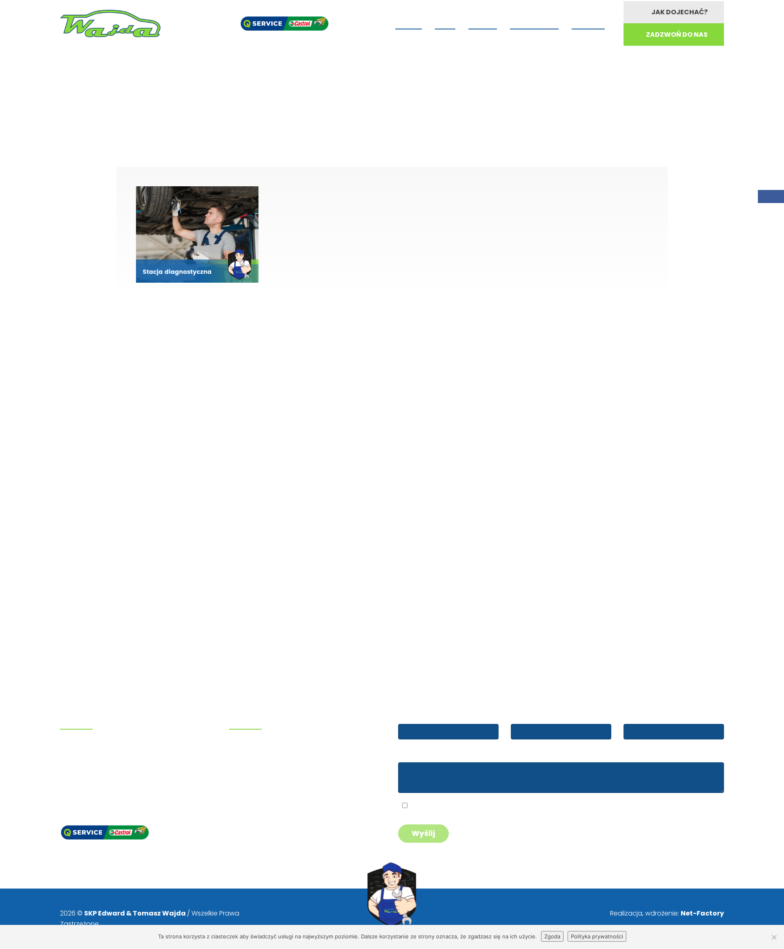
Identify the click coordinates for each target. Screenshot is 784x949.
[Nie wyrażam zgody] (774, 937)
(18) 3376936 (93, 758)
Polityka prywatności (597, 936)
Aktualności (534, 22)
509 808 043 (92, 748)
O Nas (445, 22)
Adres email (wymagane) (550, 716)
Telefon (636, 716)
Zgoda (552, 936)
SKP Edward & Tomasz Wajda (135, 913)
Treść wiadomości (426, 754)
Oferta (408, 22)
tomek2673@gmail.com (102, 779)
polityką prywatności (470, 807)
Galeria (482, 22)
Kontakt (588, 22)
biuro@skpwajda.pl (94, 789)
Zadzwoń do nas (677, 34)
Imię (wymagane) (425, 716)
